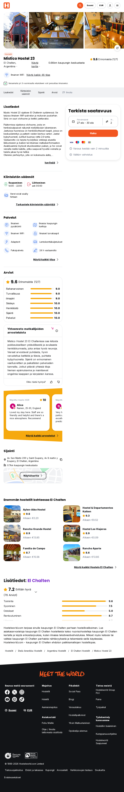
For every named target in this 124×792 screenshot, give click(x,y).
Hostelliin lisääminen (106, 726)
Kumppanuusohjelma (106, 734)
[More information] (57, 331)
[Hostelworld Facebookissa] (7, 692)
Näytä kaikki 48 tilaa (38, 74)
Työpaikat (101, 707)
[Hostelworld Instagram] (21, 692)
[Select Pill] (80, 5)
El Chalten (9, 62)
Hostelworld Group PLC (105, 691)
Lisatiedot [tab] (8, 92)
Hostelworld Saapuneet (102, 742)
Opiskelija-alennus (78, 731)
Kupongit (50, 770)
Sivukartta (100, 770)
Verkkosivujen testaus (81, 770)
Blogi (71, 699)
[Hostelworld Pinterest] (14, 699)
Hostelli (8, 54)
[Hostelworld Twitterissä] (14, 692)
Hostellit (46, 691)
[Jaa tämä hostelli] (117, 48)
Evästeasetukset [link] (12, 777)
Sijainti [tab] (41, 92)
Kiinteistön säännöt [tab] (26, 92)
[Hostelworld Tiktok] (21, 699)
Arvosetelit (62, 770)
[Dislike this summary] (58, 382)
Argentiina (9, 66)
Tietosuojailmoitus (14, 770)
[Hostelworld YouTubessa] (7, 699)
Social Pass (74, 691)
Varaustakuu (75, 707)
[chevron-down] (35, 592)
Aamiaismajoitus (50, 707)
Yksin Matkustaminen (79, 723)
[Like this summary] (51, 382)
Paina (98, 699)
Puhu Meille (48, 723)
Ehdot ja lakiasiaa (34, 770)
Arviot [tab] (55, 92)
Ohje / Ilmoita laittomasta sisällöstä (52, 731)
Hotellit (45, 699)
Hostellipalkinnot (77, 715)
